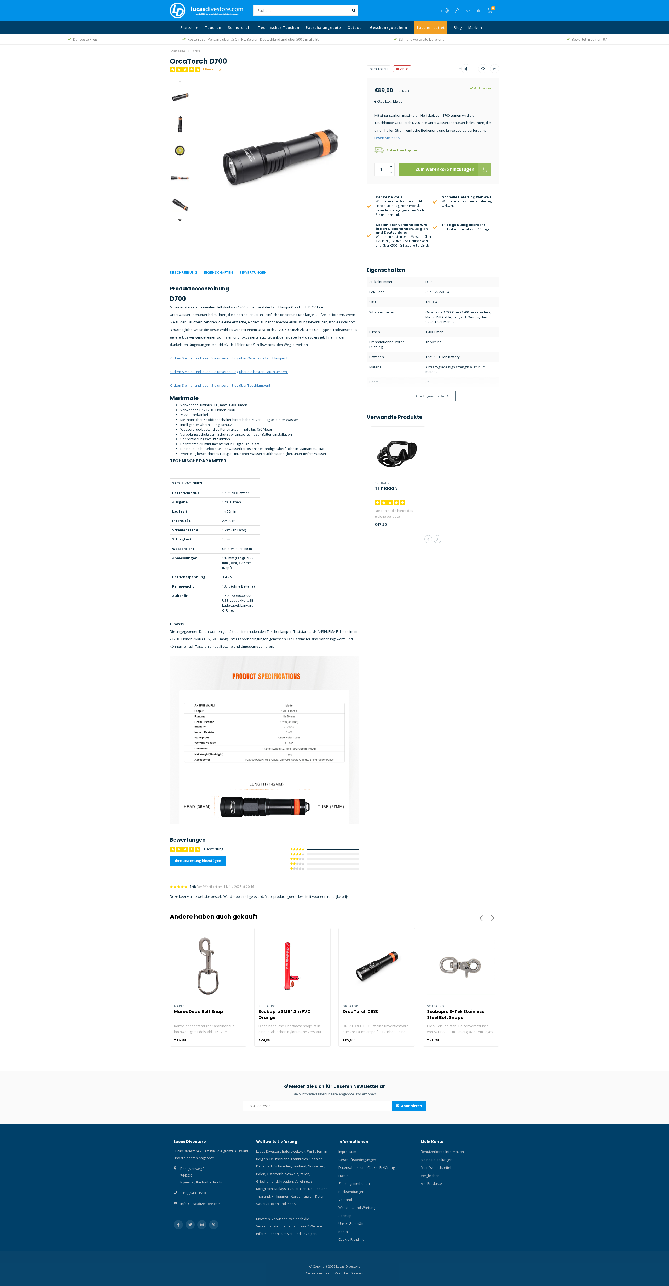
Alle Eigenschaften (431, 396)
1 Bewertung (212, 69)
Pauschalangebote (323, 27)
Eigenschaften (218, 272)
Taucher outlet (430, 27)
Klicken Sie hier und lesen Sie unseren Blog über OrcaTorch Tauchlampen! (228, 358)
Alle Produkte (431, 1183)
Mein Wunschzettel (436, 1167)
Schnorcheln (240, 27)
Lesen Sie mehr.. (387, 137)
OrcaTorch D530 (361, 1011)
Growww (356, 1273)
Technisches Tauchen (278, 27)
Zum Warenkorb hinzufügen (445, 169)
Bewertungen (253, 272)
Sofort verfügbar (402, 150)
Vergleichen (430, 1175)
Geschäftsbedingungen (357, 1159)
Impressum (347, 1151)
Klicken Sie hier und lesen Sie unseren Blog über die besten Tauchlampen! (229, 371)
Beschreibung (184, 272)
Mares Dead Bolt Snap (198, 1011)
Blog (458, 27)
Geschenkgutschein (388, 27)
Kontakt (344, 1231)
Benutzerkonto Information (442, 1151)
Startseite (189, 27)
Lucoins (344, 1175)
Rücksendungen (351, 1191)
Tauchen (213, 27)
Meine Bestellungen (436, 1159)
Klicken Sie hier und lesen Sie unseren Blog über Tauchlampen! (220, 385)
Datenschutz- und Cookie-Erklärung (366, 1167)
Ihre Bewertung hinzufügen (198, 860)
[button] (184, 82)
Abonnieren (411, 1105)
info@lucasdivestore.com (200, 1203)
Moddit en (342, 1273)
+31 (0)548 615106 (193, 1193)
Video (403, 69)
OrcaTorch (379, 69)
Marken (475, 27)
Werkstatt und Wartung (356, 1207)
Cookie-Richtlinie (351, 1239)
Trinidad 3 (386, 488)
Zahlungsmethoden (354, 1183)
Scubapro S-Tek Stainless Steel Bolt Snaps (455, 1014)
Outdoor (356, 27)
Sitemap (344, 1215)
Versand (345, 1199)
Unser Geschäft (351, 1223)
